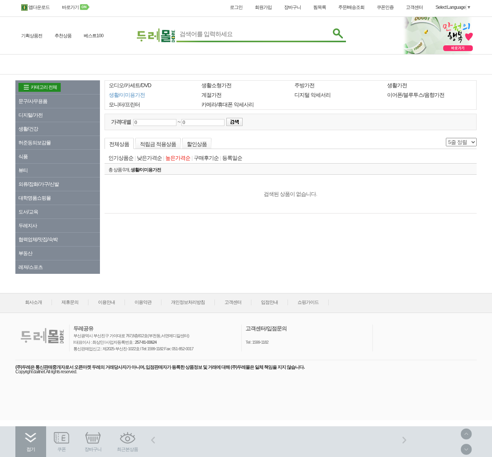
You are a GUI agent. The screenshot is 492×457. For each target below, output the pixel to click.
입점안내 (269, 302)
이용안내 (106, 302)
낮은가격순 (149, 158)
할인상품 (197, 144)
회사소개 (33, 302)
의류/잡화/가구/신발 (38, 184)
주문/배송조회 (351, 7)
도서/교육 (28, 212)
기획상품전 (31, 35)
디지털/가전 (30, 115)
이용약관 (143, 302)
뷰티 (23, 170)
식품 (23, 156)
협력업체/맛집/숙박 (38, 239)
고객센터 (414, 7)
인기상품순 (120, 158)
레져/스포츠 (30, 267)
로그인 (236, 7)
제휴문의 (70, 302)
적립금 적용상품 (158, 144)
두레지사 (27, 225)
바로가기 (71, 7)
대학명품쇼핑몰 (34, 198)
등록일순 (232, 158)
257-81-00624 (145, 342)
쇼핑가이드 (308, 302)
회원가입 (263, 7)
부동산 (25, 253)
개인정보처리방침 (188, 302)
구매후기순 (206, 158)
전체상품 (119, 144)
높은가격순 (177, 158)
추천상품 (63, 35)
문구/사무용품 (32, 101)
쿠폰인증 (385, 7)
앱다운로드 (39, 7)
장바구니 (292, 7)
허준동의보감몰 (34, 143)
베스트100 (93, 35)
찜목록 (319, 7)
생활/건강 (28, 129)
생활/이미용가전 (146, 169)
